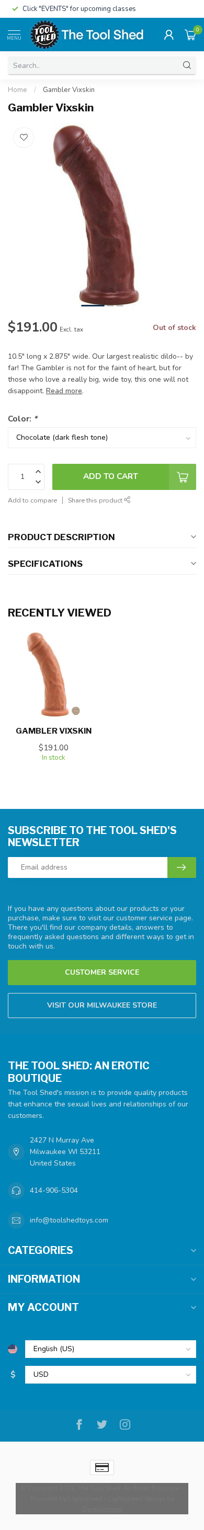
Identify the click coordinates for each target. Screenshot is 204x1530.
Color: (22, 418)
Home (17, 90)
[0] (190, 34)
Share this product (96, 500)
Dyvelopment (102, 1508)
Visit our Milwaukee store (102, 1005)
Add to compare (32, 500)
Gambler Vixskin (69, 90)
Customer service (102, 972)
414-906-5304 (54, 1190)
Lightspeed (85, 1498)
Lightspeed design (136, 1498)
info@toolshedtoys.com (69, 1220)
